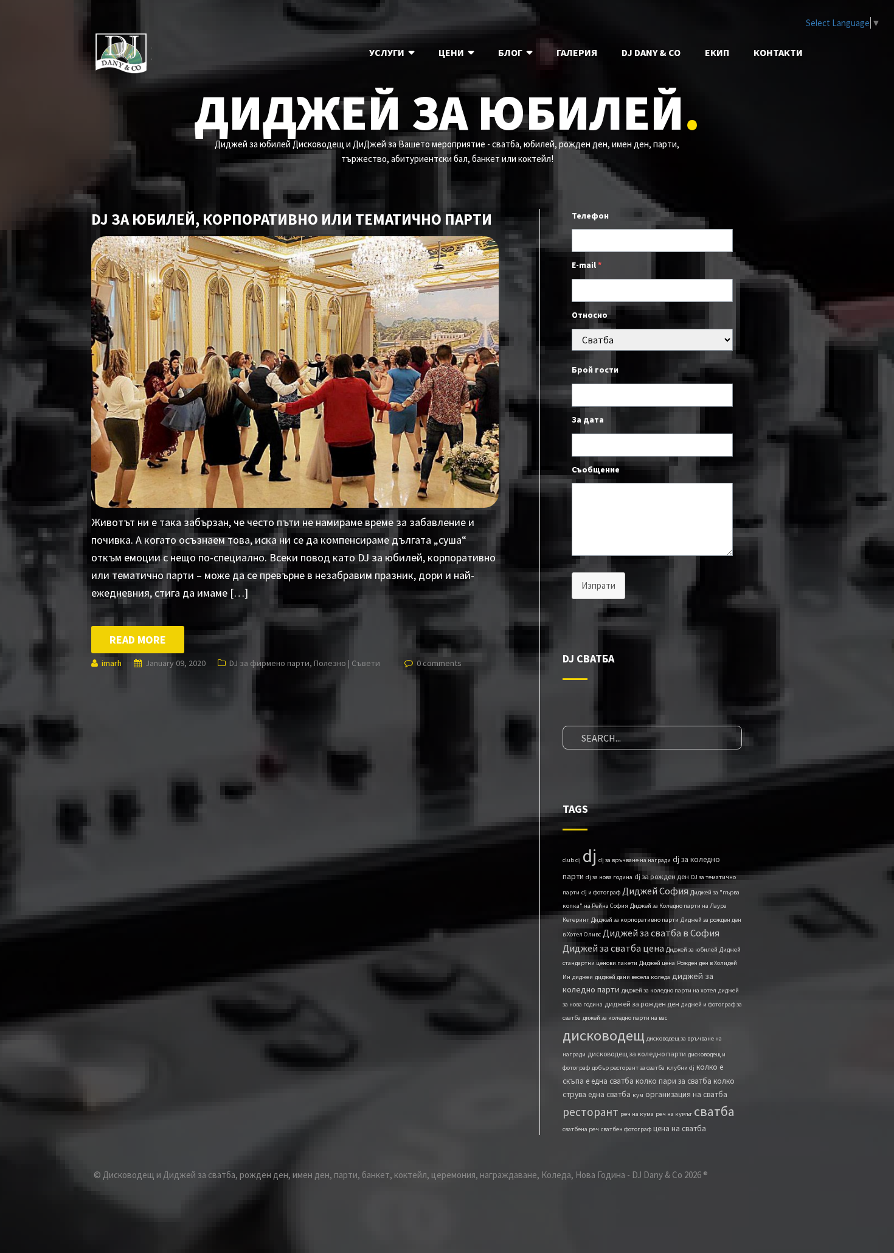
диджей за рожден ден (642, 1003)
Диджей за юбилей (692, 949)
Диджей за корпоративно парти (635, 920)
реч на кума (637, 1114)
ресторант (591, 1111)
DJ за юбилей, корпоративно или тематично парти (291, 219)
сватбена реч (581, 1129)
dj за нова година (609, 877)
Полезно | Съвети (347, 663)
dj (590, 855)
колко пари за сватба (674, 1081)
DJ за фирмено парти (269, 663)
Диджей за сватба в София (661, 933)
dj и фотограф (600, 892)
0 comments (439, 663)
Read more (137, 640)
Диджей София (655, 891)
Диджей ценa (657, 963)
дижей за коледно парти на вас (625, 1018)
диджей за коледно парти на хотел (669, 990)
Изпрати (598, 585)
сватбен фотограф (626, 1129)
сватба (714, 1111)
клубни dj (681, 1068)
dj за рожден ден (661, 876)
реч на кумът (674, 1114)
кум (637, 1095)
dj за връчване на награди (634, 860)
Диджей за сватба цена (613, 948)
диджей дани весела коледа (632, 977)
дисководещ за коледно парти (636, 1053)
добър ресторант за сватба (628, 1068)
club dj (572, 860)
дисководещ (604, 1035)
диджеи (582, 977)
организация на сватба (686, 1094)
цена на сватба (679, 1128)
